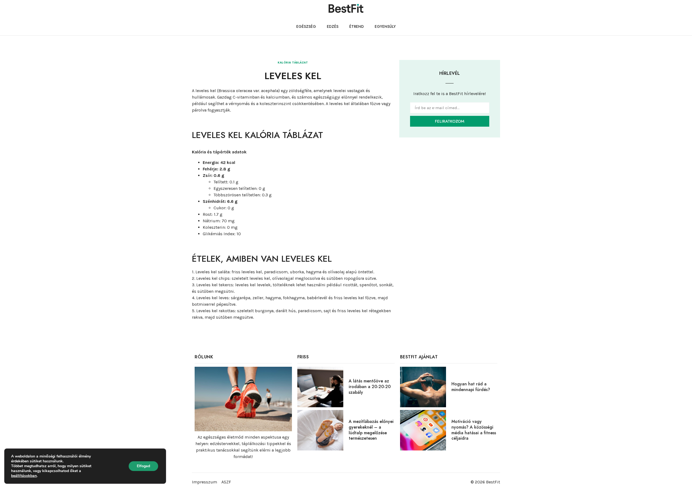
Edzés (332, 26)
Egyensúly (385, 26)
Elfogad (143, 466)
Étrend (356, 26)
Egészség (306, 26)
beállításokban (24, 475)
